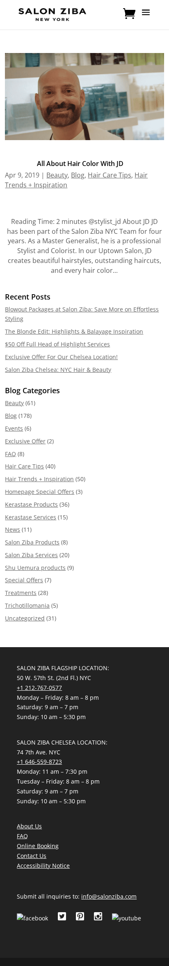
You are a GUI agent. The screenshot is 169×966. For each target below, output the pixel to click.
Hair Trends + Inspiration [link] (39, 479)
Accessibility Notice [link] (43, 865)
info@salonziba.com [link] (109, 896)
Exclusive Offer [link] (25, 441)
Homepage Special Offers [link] (39, 492)
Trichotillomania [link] (27, 605)
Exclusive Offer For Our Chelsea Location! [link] (61, 357)
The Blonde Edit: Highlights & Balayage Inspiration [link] (74, 331)
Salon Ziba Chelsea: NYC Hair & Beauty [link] (58, 369)
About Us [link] (29, 826)
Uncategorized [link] (25, 618)
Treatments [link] (21, 593)
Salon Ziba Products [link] (32, 542)
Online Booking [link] (38, 846)
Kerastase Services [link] (30, 517)
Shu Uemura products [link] (35, 568)
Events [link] (14, 428)
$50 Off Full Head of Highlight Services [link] (57, 344)
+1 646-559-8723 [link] (39, 761)
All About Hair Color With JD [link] (80, 163)
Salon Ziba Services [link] (31, 555)
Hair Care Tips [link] (109, 175)
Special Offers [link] (24, 580)
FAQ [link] (10, 454)
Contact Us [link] (31, 856)
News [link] (12, 529)
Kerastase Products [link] (31, 504)
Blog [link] (77, 175)
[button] (145, 18)
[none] (145, 18)
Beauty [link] (57, 175)
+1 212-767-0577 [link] (39, 688)
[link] (52, 14)
